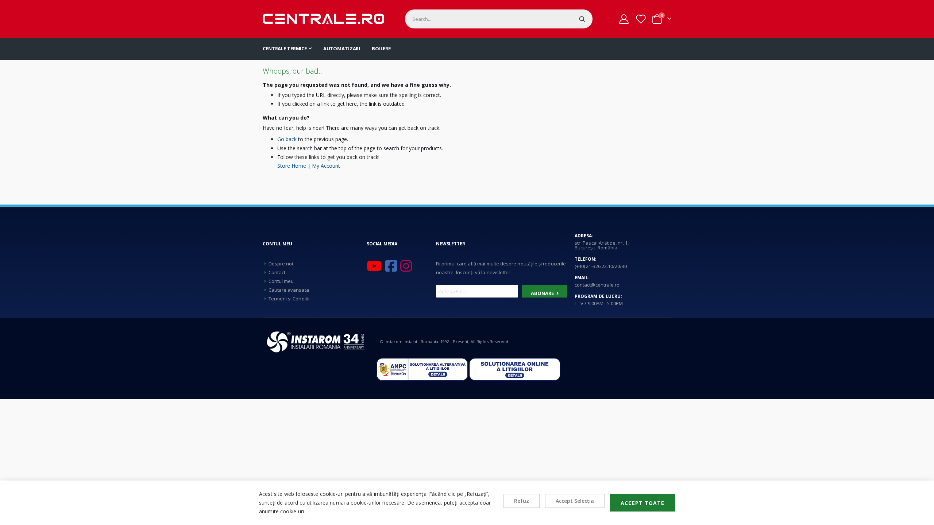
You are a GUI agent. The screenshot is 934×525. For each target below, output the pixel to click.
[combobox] (499, 18)
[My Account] (624, 19)
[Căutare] (582, 18)
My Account (326, 165)
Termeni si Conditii (289, 298)
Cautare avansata (289, 290)
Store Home (291, 165)
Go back (287, 139)
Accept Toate (642, 502)
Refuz (521, 500)
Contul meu (281, 281)
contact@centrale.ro (597, 284)
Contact (277, 272)
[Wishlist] (640, 19)
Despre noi (281, 263)
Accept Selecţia (575, 500)
